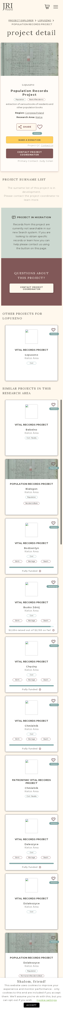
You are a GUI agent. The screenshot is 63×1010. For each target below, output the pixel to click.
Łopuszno (28, 84)
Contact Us (47, 145)
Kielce (39, 117)
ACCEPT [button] (31, 1005)
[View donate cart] (47, 6)
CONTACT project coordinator (31, 288)
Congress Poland (34, 112)
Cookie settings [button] (47, 1000)
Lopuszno (44, 20)
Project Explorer (21, 20)
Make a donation (29, 140)
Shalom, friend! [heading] (31, 981)
